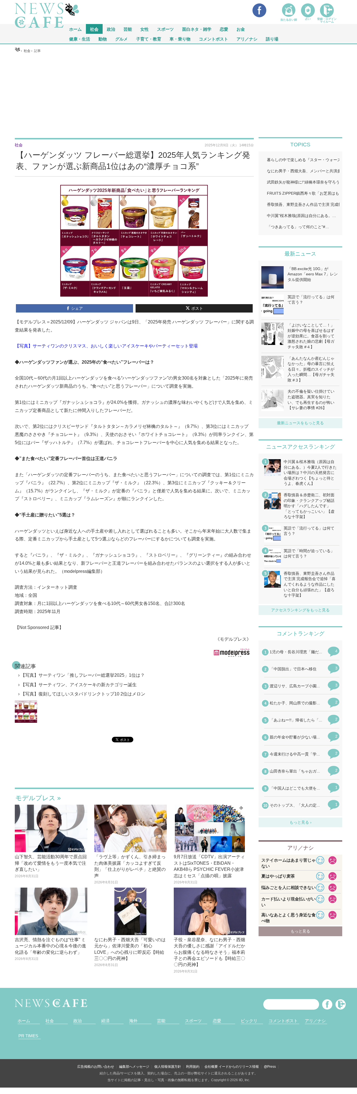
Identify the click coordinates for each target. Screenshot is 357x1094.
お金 (241, 29)
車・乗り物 (180, 39)
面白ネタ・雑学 (196, 29)
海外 (133, 1020)
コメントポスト (213, 39)
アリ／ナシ (247, 39)
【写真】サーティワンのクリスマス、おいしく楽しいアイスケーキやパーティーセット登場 (106, 346)
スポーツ (165, 29)
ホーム (24, 1020)
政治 (111, 29)
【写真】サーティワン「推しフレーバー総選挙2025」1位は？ (83, 675)
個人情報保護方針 (167, 1067)
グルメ (121, 39)
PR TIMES (28, 1035)
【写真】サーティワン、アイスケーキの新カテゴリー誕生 (79, 684)
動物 (102, 39)
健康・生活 (79, 39)
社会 (94, 29)
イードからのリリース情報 (239, 1067)
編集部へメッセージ (134, 1067)
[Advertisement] (178, 95)
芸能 (128, 29)
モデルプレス (35, 798)
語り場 (272, 39)
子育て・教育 (148, 39)
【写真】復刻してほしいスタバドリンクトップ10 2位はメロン (83, 694)
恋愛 (224, 29)
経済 (105, 1020)
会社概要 (211, 1067)
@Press (270, 1067)
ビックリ (249, 1020)
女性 (144, 29)
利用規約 (192, 1067)
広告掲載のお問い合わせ (95, 1067)
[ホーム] (17, 51)
